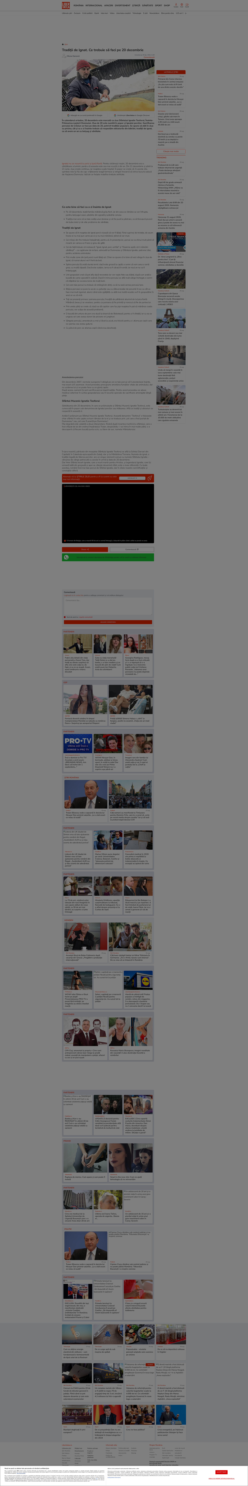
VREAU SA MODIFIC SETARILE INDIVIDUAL (222, 1478)
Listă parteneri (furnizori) (114, 1477)
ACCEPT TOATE (221, 1472)
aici (97, 1478)
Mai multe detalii (21, 1473)
